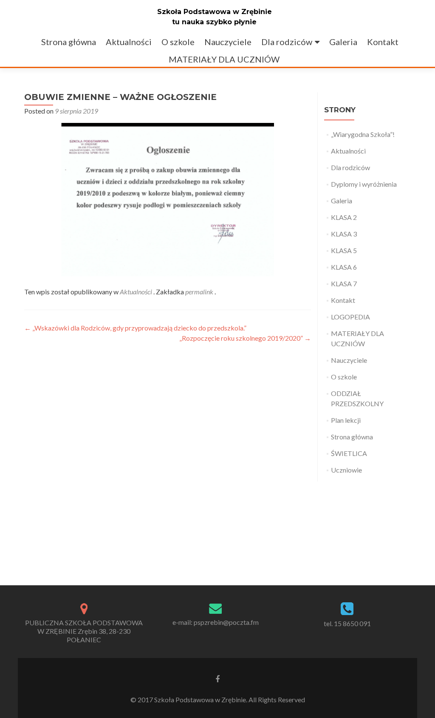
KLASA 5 (344, 250)
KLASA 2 (344, 217)
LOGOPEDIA (350, 317)
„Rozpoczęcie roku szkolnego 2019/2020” (245, 338)
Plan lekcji (346, 420)
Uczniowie (346, 470)
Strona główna (68, 42)
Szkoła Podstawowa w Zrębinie (214, 12)
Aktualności (129, 42)
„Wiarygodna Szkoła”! (363, 134)
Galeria (343, 42)
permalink (200, 292)
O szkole (178, 42)
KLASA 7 (344, 283)
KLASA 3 (344, 234)
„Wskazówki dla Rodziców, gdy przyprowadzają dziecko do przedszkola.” (135, 328)
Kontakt (382, 42)
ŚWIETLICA (349, 453)
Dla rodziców (286, 42)
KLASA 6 (344, 267)
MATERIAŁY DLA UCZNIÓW (224, 59)
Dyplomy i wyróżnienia (364, 184)
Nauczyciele (227, 42)
